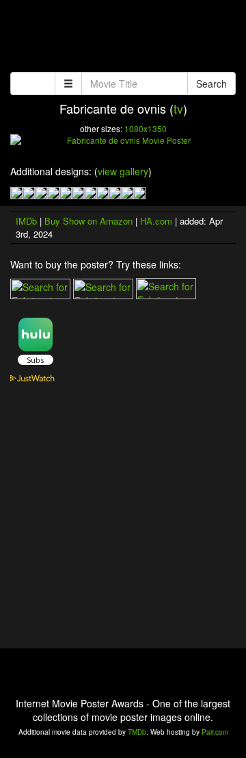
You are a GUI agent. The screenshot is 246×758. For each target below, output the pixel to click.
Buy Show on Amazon (88, 220)
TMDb (137, 732)
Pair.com (215, 732)
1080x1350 (145, 128)
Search (211, 83)
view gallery (123, 171)
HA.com (156, 220)
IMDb (26, 220)
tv (178, 108)
